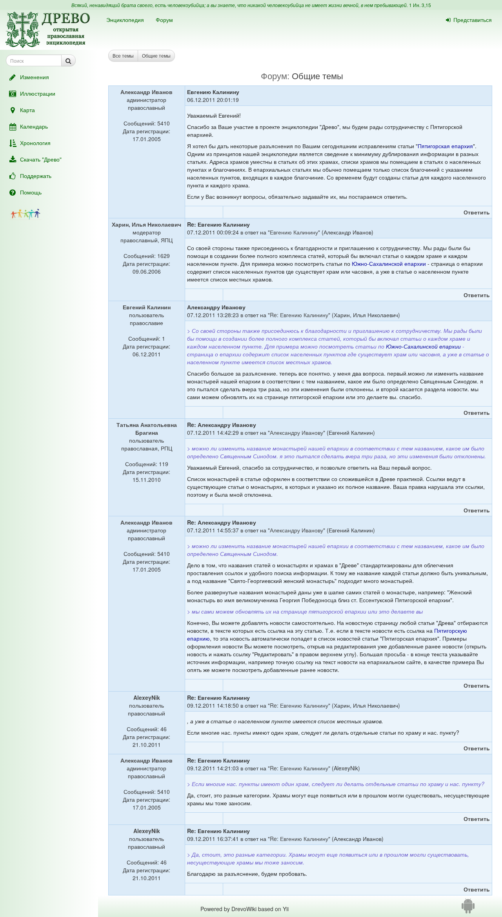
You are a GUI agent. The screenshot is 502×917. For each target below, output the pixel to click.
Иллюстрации (37, 93)
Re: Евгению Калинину (299, 315)
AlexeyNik (146, 697)
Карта (27, 110)
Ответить (477, 212)
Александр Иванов (146, 92)
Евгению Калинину (294, 232)
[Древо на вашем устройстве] (468, 909)
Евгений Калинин (147, 307)
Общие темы (156, 55)
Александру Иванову (296, 432)
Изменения (34, 77)
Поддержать (35, 176)
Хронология (35, 143)
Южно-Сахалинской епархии (389, 263)
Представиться (472, 20)
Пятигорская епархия (445, 146)
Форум (164, 20)
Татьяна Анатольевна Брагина (146, 428)
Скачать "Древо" (41, 159)
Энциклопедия (125, 20)
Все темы (123, 55)
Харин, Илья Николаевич (146, 224)
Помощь (31, 192)
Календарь (34, 126)
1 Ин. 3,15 (420, 5)
